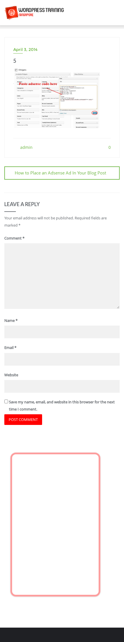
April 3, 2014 (25, 49)
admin (26, 147)
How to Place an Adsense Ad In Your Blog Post (60, 173)
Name (11, 320)
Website (11, 374)
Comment (14, 238)
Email (10, 347)
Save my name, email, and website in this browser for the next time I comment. (62, 405)
